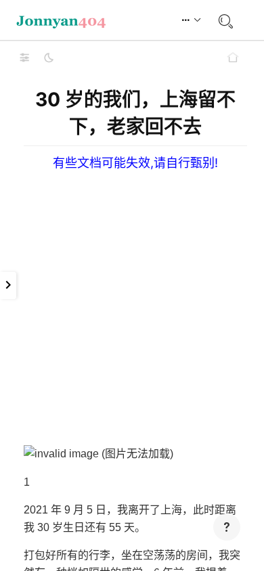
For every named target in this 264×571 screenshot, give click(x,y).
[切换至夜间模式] (49, 57)
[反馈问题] (226, 527)
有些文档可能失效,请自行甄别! (135, 163)
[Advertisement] (132, 302)
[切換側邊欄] (24, 57)
